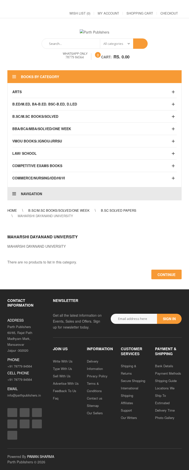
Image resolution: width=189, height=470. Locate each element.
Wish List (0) (79, 13)
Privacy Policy (97, 376)
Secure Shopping (133, 380)
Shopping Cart (139, 13)
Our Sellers (95, 413)
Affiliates (127, 402)
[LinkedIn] (151, 5)
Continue (166, 274)
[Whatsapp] (12, 435)
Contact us (94, 398)
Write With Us (63, 361)
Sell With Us (62, 376)
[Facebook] (124, 5)
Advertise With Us (66, 383)
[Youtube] (169, 5)
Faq (55, 398)
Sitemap (93, 405)
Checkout (169, 13)
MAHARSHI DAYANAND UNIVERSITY (45, 215)
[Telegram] (160, 5)
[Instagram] (133, 5)
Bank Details (164, 366)
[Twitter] (142, 5)
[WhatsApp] (178, 5)
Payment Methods (168, 373)
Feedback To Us (64, 390)
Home (12, 210)
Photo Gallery (164, 417)
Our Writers (129, 417)
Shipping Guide (166, 380)
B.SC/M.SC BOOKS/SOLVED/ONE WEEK (59, 210)
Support (126, 410)
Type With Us (62, 368)
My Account (108, 13)
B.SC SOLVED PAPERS (118, 210)
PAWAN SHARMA (40, 456)
